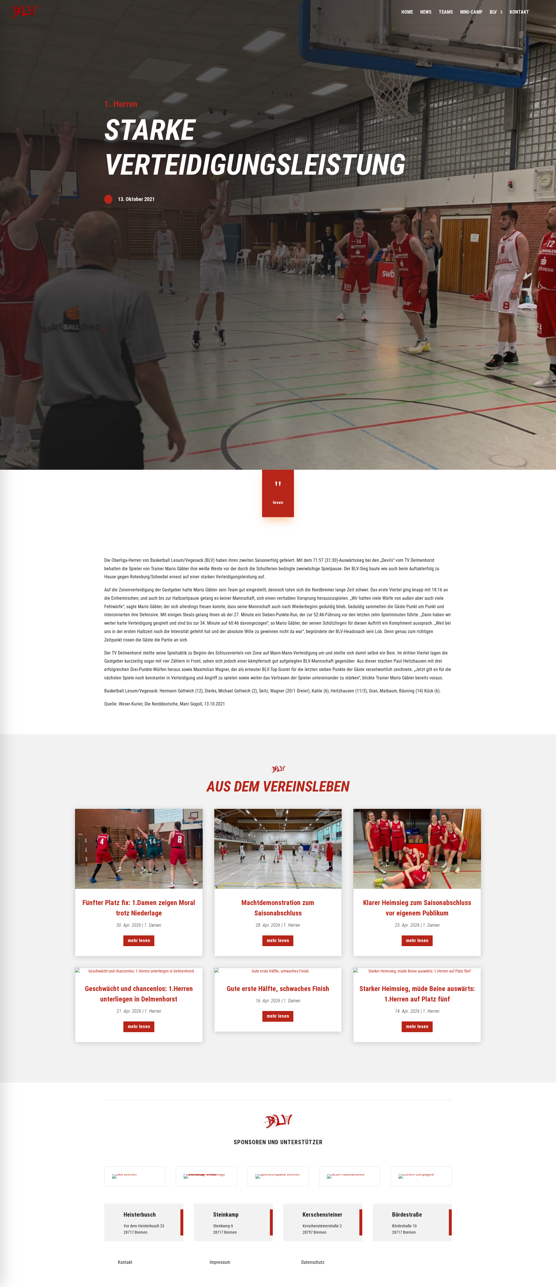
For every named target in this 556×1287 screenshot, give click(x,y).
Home (407, 12)
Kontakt (519, 12)
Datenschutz (312, 1262)
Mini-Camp (471, 12)
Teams (446, 12)
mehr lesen (139, 940)
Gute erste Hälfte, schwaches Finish (278, 989)
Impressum (220, 1262)
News (425, 12)
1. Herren (120, 104)
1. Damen (152, 925)
